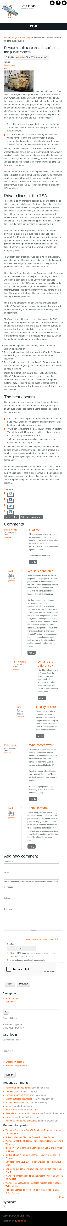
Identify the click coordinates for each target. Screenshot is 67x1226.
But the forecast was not (16, 1102)
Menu (33, 26)
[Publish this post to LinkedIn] (10, 513)
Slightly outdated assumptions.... (20, 1099)
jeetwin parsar (12, 1117)
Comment (8, 909)
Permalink (7, 537)
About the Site (12, 998)
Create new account (14, 1062)
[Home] (10, 18)
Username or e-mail (12, 1040)
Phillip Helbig (10, 529)
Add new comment (31, 517)
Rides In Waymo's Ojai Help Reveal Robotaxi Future (29, 1137)
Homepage (8, 887)
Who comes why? (41, 745)
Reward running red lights (17, 1088)
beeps (8, 1106)
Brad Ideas (28, 5)
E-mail (6, 872)
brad (20, 57)
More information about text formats (40, 939)
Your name (8, 861)
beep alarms (11, 1110)
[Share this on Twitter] (10, 507)
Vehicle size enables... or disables (21, 1121)
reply (33, 562)
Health (7, 68)
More (61, 1197)
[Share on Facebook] (10, 501)
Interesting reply (12, 1091)
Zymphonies (20, 1221)
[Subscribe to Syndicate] (4, 1207)
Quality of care (46, 707)
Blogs (14, 37)
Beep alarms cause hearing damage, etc (24, 1113)
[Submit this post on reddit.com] (10, 495)
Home (7, 37)
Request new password (16, 1065)
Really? (34, 529)
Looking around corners (16, 1095)
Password (8, 1051)
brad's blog (25, 37)
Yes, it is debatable (40, 571)
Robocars (10, 1002)
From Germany (37, 808)
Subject (7, 898)
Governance (10, 65)
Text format (11, 944)
